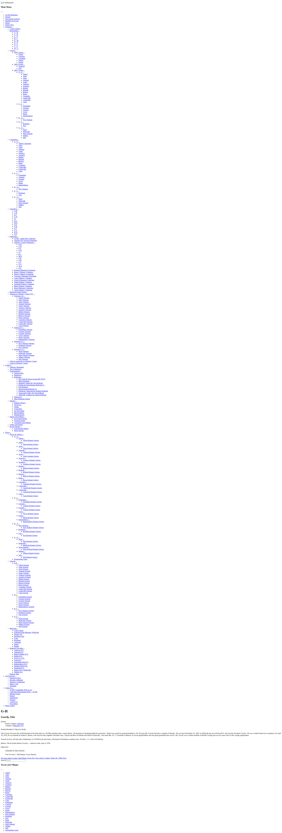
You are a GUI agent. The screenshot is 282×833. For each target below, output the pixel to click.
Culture (7, 365)
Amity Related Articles (31, 456)
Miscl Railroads (24, 381)
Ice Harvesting (19, 411)
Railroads (17, 377)
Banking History (20, 403)
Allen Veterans (24, 300)
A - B (16, 33)
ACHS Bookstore (11, 15)
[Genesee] (25, 504)
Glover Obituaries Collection (24, 280)
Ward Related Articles (30, 541)
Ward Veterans (24, 351)
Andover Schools (25, 575)
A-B (15, 211)
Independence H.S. (20, 664)
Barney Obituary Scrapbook (24, 274)
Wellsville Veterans (25, 353)
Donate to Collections (17, 682)
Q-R (15, 227)
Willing (25, 136)
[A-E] (18, 563)
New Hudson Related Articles (33, 528)
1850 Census (18, 64)
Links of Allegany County (19, 363)
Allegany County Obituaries (24, 242)
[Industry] (16, 401)
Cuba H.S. (17, 660)
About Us (8, 688)
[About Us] (13, 688)
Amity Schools (24, 573)
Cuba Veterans (24, 326)
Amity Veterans (24, 306)
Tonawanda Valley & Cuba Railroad (31, 393)
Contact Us (14, 702)
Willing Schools (24, 624)
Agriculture (18, 409)
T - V (16, 47)
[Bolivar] (24, 474)
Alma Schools (23, 569)
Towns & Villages (16, 434)
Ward (25, 130)
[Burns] (23, 478)
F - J (20, 104)
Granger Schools (24, 601)
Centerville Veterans (25, 322)
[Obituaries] (18, 237)
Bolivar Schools (24, 583)
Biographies (14, 31)
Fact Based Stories (20, 419)
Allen (25, 76)
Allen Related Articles (30, 444)
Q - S (16, 45)
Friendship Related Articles (32, 502)
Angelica (22, 56)
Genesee (26, 108)
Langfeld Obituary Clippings (24, 284)
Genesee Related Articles (31, 506)
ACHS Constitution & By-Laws (21, 690)
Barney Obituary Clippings (23, 272)
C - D (16, 35)
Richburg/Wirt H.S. (21, 666)
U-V (15, 231)
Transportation (15, 371)
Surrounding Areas (20, 559)
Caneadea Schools (25, 587)
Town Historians (15, 369)
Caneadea (22, 58)
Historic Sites (14, 674)
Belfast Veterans (24, 312)
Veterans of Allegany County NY (21, 294)
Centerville (27, 98)
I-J (15, 219)
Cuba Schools (23, 593)
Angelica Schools (25, 577)
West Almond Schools (26, 623)
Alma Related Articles (30, 448)
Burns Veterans (24, 318)
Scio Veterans (23, 347)
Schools (12, 561)
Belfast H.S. (18, 656)
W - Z (16, 48)
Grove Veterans (24, 335)
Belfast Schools (24, 579)
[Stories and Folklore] (24, 417)
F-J (15, 595)
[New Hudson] (29, 526)
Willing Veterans (24, 357)
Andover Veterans (25, 308)
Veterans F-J (18, 328)
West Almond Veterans (26, 355)
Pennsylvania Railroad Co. (28, 389)
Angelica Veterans (25, 310)
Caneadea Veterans (25, 320)
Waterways (18, 397)
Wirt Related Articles (30, 557)
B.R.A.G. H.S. (19, 658)
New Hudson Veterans (26, 343)
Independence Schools (26, 607)
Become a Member (16, 680)
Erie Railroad (23, 387)
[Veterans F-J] (23, 328)
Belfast (25, 88)
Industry (12, 401)
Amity (25, 82)
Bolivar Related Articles (31, 476)
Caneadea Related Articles (32, 484)
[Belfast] (24, 466)
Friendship (26, 106)
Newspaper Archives (12, 19)
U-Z (15, 617)
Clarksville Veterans (25, 324)
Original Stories (19, 421)
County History (15, 29)
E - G (16, 37)
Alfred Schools (24, 565)
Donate (7, 17)
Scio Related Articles (30, 535)
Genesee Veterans (25, 332)
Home (7, 23)
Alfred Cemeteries (25, 143)
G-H (15, 217)
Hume (25, 114)
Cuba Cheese (18, 630)
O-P (15, 225)
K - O (21, 118)
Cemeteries (13, 140)
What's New (9, 25)
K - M (16, 41)
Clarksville (26, 100)
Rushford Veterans (25, 345)
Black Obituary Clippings (23, 286)
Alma (25, 78)
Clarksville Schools (25, 591)
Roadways (17, 375)
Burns (25, 94)
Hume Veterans (24, 337)
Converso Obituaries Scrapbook (25, 276)
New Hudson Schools (26, 611)
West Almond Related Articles (33, 549)
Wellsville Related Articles (32, 545)
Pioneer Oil (18, 634)
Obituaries (13, 237)
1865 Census (18, 70)
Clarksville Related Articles (32, 492)
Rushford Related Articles (32, 531)
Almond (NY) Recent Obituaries (25, 240)
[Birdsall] (25, 470)
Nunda (21, 60)
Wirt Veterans (23, 359)
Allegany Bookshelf (17, 367)
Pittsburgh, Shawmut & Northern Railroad (33, 391)
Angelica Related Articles (32, 464)
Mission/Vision (15, 694)
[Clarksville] (27, 490)
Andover (22, 66)
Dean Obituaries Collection (23, 288)
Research (8, 27)
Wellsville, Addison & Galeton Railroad (32, 395)
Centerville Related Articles (32, 488)
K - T (16, 524)
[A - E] (19, 142)
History (12, 696)
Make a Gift (14, 684)
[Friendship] (27, 500)
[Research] (12, 27)
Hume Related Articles (31, 518)
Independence (28, 116)
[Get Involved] (15, 676)
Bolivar (25, 92)
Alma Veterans (24, 302)
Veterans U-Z (18, 349)
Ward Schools (23, 619)
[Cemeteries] (18, 140)
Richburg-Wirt (19, 636)
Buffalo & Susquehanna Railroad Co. (32, 385)
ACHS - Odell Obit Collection (24, 239)
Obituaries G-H (18, 726)
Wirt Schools (23, 626)
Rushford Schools (25, 613)
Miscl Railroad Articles (22, 399)
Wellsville (26, 132)
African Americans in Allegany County (23, 361)
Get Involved (9, 676)
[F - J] (22, 104)
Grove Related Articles (31, 514)
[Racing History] (21, 427)
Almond (26, 80)
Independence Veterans (27, 339)
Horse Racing (19, 431)
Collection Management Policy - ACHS (23, 692)
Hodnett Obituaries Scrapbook (24, 270)
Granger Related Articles (31, 510)
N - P (16, 43)
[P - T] (23, 122)
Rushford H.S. (19, 668)
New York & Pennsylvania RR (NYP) (32, 379)
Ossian (21, 62)
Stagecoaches (18, 373)
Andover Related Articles (32, 460)
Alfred (21, 54)
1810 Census (18, 52)
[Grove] (24, 512)
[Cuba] (23, 494)
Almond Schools (24, 571)
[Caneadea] (26, 482)
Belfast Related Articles (31, 468)
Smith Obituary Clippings (23, 282)
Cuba (25, 102)
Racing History (15, 427)
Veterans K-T (18, 341)
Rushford (26, 124)
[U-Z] (18, 617)
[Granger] (25, 508)
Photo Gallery (10, 706)
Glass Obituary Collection (23, 290)
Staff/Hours (14, 698)
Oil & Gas (17, 405)
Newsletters (14, 704)
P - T (20, 122)
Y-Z (15, 235)
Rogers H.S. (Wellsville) (22, 670)
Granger (26, 110)
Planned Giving (15, 678)
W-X (16, 233)
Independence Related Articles (33, 522)
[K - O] (23, 118)
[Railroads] (21, 377)
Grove (25, 112)
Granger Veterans (25, 334)
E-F (15, 215)
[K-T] (18, 609)
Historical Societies (16, 648)
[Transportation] (20, 371)
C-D (15, 213)
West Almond (27, 134)
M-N (16, 223)
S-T (15, 229)
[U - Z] (23, 128)
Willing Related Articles (31, 553)
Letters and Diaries (16, 425)
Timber (16, 407)
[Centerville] (27, 486)
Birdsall (25, 90)
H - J (16, 39)
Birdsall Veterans (24, 314)
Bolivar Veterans (24, 316)
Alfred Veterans (24, 298)
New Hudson (27, 120)
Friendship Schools (25, 597)
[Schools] (16, 561)
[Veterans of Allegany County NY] (34, 294)
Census (12, 50)
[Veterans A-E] (24, 296)
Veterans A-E (18, 296)
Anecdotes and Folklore (22, 423)
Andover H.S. (19, 650)
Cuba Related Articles (30, 496)
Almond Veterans (25, 304)
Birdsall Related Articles (31, 472)
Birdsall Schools (24, 581)
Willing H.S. (18, 672)
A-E (15, 563)
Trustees (12, 700)
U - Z (20, 128)
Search (3, 760)
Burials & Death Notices (18, 292)
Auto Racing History (21, 429)
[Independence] (29, 520)
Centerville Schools (25, 589)
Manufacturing (19, 415)
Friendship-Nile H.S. (21, 662)
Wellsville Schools (25, 621)
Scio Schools (23, 615)
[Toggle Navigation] (2, 11)
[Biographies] (19, 31)
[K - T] (19, 524)
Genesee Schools (24, 599)
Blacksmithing (19, 413)
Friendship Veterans (25, 330)
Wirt (24, 138)
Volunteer (13, 686)
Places (7, 432)
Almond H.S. (18, 652)
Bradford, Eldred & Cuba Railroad (31, 383)
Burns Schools (24, 585)
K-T (15, 609)
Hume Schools (24, 605)
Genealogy (13, 209)
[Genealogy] (18, 209)
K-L (15, 221)
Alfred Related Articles (31, 440)
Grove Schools (24, 603)
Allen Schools (23, 567)
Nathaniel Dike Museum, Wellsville (26, 632)
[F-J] (17, 595)
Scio (20, 68)
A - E (20, 72)
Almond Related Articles (31, 452)
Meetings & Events (12, 21)
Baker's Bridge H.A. (21, 654)
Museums (13, 628)
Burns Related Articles (31, 480)
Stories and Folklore (17, 417)
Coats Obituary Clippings (23, 278)
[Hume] (24, 516)
